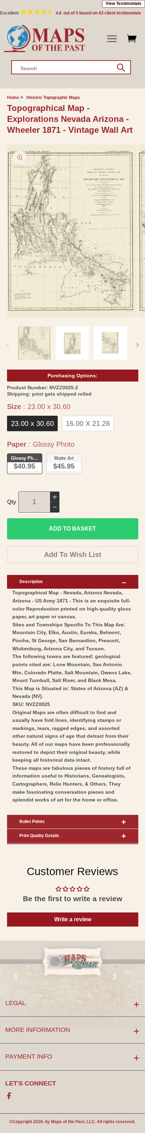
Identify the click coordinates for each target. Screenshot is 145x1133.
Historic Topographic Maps (53, 97)
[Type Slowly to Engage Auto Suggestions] (121, 67)
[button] (112, 39)
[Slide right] (137, 345)
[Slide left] (7, 345)
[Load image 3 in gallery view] (110, 343)
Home (13, 97)
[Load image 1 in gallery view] (34, 343)
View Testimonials (123, 3)
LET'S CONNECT (30, 1083)
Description (31, 581)
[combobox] (71, 67)
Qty (11, 502)
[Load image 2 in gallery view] (72, 343)
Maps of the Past (67, 1121)
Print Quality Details (39, 835)
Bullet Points (32, 821)
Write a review (72, 919)
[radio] (32, 423)
